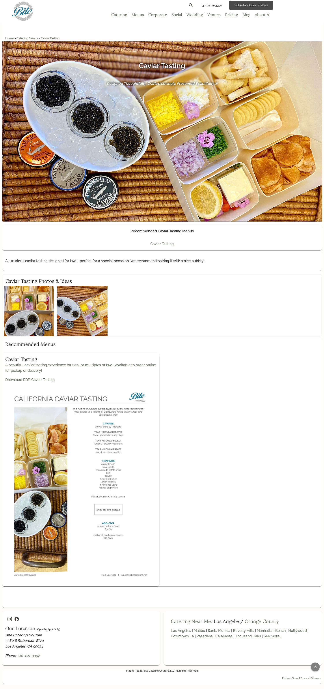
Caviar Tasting (50, 38)
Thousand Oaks (248, 636)
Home (9, 38)
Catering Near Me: (191, 621)
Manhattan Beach (271, 631)
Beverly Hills (243, 631)
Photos (286, 678)
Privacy (304, 678)
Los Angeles (181, 631)
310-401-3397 (28, 655)
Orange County (262, 621)
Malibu (199, 631)
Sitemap (315, 678)
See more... (272, 636)
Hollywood (297, 631)
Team (295, 678)
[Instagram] (9, 619)
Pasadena (205, 636)
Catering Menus (28, 38)
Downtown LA (182, 636)
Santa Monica (219, 631)
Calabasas (224, 636)
